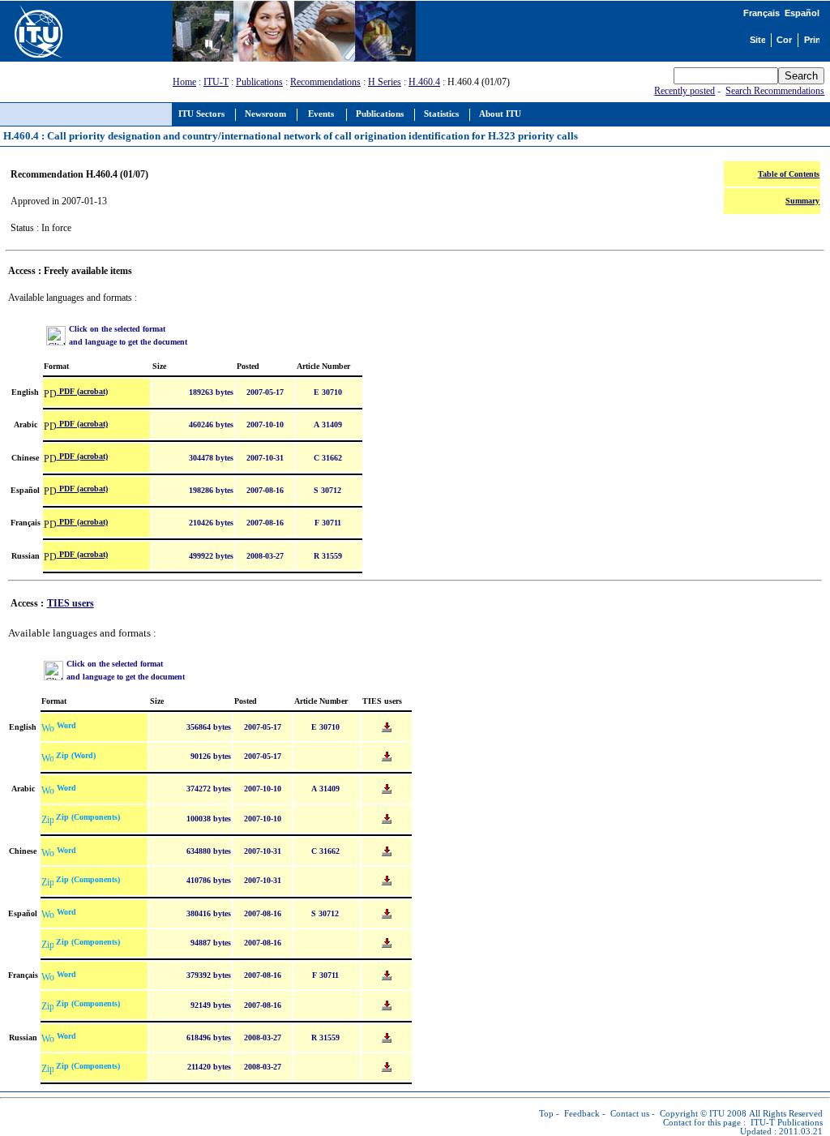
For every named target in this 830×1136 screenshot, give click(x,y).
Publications (259, 82)
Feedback (582, 1113)
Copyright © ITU (692, 1113)
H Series (384, 82)
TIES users (70, 603)
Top (546, 1113)
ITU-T (216, 82)
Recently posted (684, 90)
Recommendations (325, 82)
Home (184, 82)
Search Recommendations (774, 90)
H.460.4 (424, 82)
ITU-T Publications (787, 1122)
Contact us (629, 1113)
